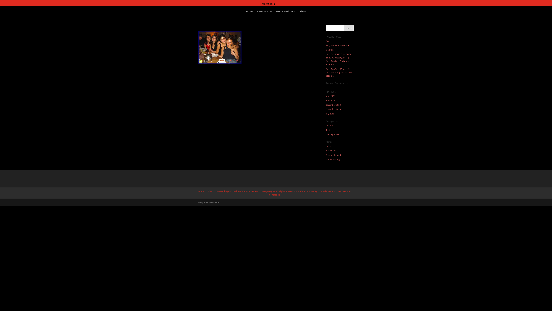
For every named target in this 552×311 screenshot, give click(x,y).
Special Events (328, 191)
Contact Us (264, 12)
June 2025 (330, 96)
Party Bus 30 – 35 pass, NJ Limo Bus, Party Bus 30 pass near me (339, 72)
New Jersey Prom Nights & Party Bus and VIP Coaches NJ (289, 191)
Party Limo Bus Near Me (337, 45)
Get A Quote (344, 191)
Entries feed (331, 150)
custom (329, 125)
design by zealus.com (209, 202)
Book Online (284, 12)
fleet (328, 130)
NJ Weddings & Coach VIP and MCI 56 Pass (237, 191)
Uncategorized (333, 134)
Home (250, 12)
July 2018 (330, 113)
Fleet (303, 12)
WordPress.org (333, 159)
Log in (328, 146)
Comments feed (333, 155)
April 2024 (330, 100)
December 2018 (333, 109)
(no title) (330, 50)
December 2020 (333, 105)
